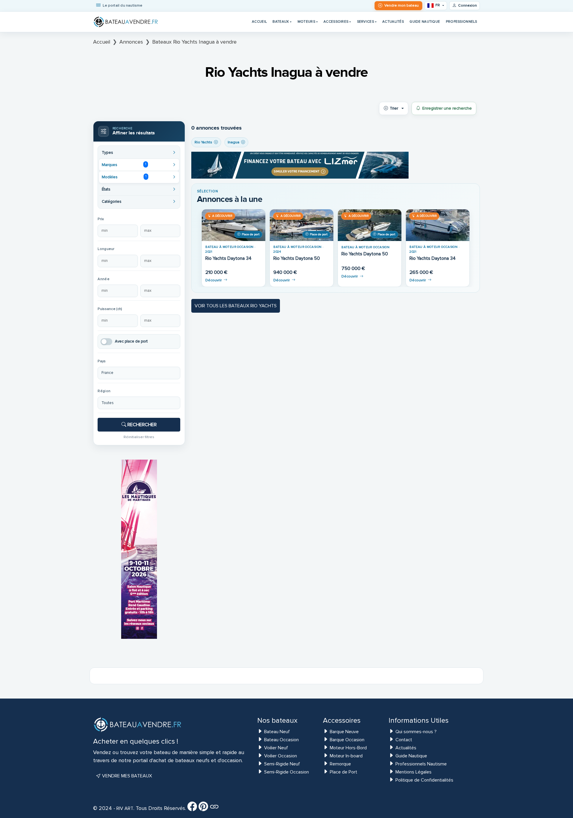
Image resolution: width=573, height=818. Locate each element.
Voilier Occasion (280, 756)
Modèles (124, 176)
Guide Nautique (424, 21)
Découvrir (213, 280)
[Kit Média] (214, 808)
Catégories (111, 201)
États (106, 189)
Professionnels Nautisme (421, 764)
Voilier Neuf (276, 748)
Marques (124, 164)
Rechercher (141, 425)
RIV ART (124, 808)
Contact (403, 740)
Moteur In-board (346, 756)
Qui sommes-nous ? (416, 732)
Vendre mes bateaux (126, 776)
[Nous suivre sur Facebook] (192, 808)
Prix (101, 219)
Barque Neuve (344, 732)
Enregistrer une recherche (447, 108)
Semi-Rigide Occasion (286, 772)
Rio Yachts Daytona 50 (296, 258)
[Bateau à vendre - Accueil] (126, 22)
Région (104, 391)
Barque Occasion (347, 740)
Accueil (259, 21)
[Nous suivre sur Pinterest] (203, 808)
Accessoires (336, 21)
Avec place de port (131, 341)
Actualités (393, 21)
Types (107, 152)
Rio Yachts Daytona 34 (228, 258)
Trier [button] (394, 108)
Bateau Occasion (281, 740)
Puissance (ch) (110, 309)
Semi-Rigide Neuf (282, 764)
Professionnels (461, 21)
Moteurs (306, 21)
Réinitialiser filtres (139, 437)
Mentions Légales (413, 772)
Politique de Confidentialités (424, 780)
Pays (102, 361)
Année (103, 279)
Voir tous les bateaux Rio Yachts (236, 306)
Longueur (106, 249)
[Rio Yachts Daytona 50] (301, 225)
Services (365, 21)
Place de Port (343, 772)
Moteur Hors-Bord (348, 748)
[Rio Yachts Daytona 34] (233, 225)
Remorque (340, 764)
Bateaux (280, 21)
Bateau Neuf (277, 732)
